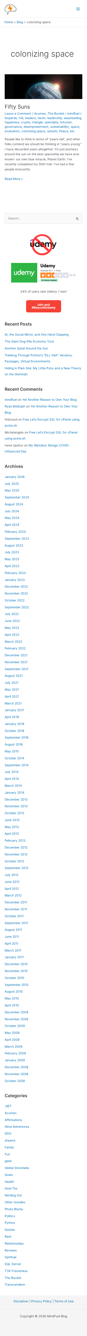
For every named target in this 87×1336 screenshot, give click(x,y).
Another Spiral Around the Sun (26, 348)
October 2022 (15, 600)
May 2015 (12, 751)
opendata (51, 122)
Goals (9, 1175)
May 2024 (12, 518)
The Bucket (56, 113)
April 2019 (12, 717)
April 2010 (12, 1005)
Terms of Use (64, 1301)
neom (41, 118)
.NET (8, 1106)
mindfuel (11, 399)
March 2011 (13, 950)
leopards (11, 118)
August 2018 (14, 744)
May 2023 (12, 559)
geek (8, 1161)
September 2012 (16, 868)
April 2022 (12, 634)
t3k (21, 118)
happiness (12, 122)
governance (13, 126)
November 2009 (16, 1019)
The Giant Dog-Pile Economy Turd (29, 341)
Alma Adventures (17, 1126)
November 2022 (16, 593)
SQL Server (13, 1264)
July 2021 (11, 682)
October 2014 (14, 758)
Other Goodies (15, 1202)
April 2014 (12, 779)
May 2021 (12, 689)
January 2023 (15, 580)
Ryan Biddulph (15, 406)
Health (9, 1181)
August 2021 (14, 675)
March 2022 (13, 641)
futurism (66, 122)
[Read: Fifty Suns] (43, 86)
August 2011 (13, 929)
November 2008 (16, 1074)
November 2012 (16, 854)
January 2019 (14, 724)
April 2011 (11, 943)
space (75, 126)
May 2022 (12, 628)
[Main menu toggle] (78, 8)
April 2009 (12, 1039)
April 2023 (12, 566)
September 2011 (16, 923)
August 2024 (14, 504)
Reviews (11, 1250)
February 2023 (15, 573)
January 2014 (14, 792)
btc (72, 131)
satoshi (52, 131)
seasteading (72, 118)
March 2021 (13, 703)
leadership (54, 118)
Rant (8, 1236)
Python (10, 1222)
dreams (10, 1140)
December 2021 (16, 655)
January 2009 (15, 1060)
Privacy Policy (41, 1301)
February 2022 (15, 648)
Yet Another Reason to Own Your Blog (49, 399)
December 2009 (16, 1012)
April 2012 (12, 888)
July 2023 (12, 552)
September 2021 (16, 669)
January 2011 (14, 957)
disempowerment (36, 126)
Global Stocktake (17, 1168)
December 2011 (16, 902)
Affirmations (13, 1120)
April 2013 (12, 833)
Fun (7, 1154)
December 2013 (16, 799)
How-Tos (11, 1188)
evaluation (12, 131)
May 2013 (12, 827)
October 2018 (14, 731)
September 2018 (16, 737)
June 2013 (12, 820)
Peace (63, 131)
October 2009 (15, 1026)
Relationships (14, 1243)
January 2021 (14, 710)
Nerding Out (13, 1195)
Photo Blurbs (14, 1209)
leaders (30, 118)
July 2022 (12, 614)
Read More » (14, 179)
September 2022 (17, 607)
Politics (10, 1216)
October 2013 (14, 813)
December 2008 (16, 1067)
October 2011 (14, 916)
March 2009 (14, 1046)
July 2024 (12, 511)
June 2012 (12, 882)
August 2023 (14, 545)
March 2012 (13, 895)
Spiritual (10, 1257)
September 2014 (17, 765)
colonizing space (33, 131)
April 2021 (12, 696)
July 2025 (12, 483)
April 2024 (12, 525)
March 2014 (13, 785)
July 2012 (11, 875)
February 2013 (15, 840)
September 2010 (17, 985)
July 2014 (12, 772)
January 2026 (15, 477)
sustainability (59, 126)
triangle (37, 122)
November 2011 (16, 909)
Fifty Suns (17, 106)
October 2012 (14, 861)
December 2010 (16, 964)
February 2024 (15, 531)
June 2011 (12, 936)
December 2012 (16, 847)
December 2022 (16, 586)
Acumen (40, 113)
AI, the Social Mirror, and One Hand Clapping (36, 334)
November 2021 (16, 662)
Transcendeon (15, 1284)
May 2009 (12, 1033)
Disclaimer (21, 1301)
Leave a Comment (18, 113)
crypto (25, 122)
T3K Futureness (16, 1271)
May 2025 (12, 490)
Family (9, 1147)
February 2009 (15, 1053)
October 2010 (14, 978)
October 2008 (15, 1081)
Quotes (10, 1229)
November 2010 (16, 971)
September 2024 (17, 497)
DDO (8, 1133)
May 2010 (12, 998)
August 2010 (14, 991)
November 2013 (16, 806)
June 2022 (12, 621)
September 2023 (17, 538)
